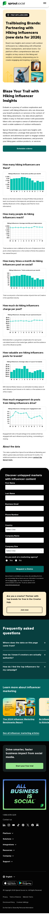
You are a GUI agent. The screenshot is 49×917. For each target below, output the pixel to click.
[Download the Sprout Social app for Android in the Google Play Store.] (25, 883)
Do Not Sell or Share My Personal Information (18, 908)
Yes (11, 560)
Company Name (12, 536)
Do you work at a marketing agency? (21, 557)
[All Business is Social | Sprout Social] (24, 794)
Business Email (11, 504)
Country (8, 525)
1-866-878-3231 (9, 815)
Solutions (7, 839)
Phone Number (12, 515)
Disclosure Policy (9, 902)
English (9, 877)
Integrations (8, 845)
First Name (10, 483)
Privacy (5, 897)
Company (7, 856)
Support (6, 861)
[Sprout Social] (14, 3)
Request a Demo (24, 569)
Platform (7, 833)
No (20, 560)
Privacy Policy (13, 580)
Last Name (10, 493)
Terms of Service (15, 897)
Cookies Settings (22, 902)
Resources (7, 850)
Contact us (7, 820)
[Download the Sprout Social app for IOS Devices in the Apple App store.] (10, 883)
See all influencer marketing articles (21, 733)
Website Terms (28, 897)
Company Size (11, 546)
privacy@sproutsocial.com (12, 585)
